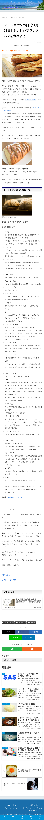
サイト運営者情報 (32, 805)
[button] (40, 471)
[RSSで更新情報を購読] (32, 649)
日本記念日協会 (30, 100)
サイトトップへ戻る (9, 580)
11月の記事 (32, 622)
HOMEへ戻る (11, 805)
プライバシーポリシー (11, 808)
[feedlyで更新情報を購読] (12, 649)
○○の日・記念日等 (9, 622)
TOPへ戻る (6, 575)
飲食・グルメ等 (21, 622)
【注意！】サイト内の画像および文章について (33, 809)
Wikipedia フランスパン (17, 497)
